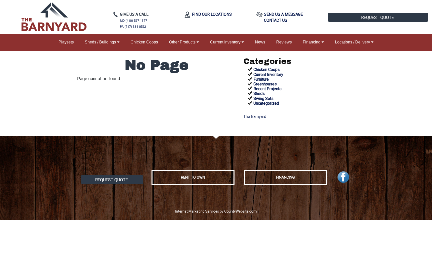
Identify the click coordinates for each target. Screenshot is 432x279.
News (260, 42)
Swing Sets (264, 98)
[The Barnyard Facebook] (343, 177)
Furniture (261, 79)
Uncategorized (266, 103)
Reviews (284, 42)
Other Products (182, 42)
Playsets (66, 42)
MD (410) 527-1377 (133, 20)
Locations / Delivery (353, 42)
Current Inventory (226, 42)
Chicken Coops (144, 42)
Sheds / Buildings (101, 42)
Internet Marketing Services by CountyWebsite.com (216, 211)
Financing (312, 42)
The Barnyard (255, 116)
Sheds (259, 93)
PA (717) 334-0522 (133, 26)
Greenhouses (265, 84)
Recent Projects (268, 88)
